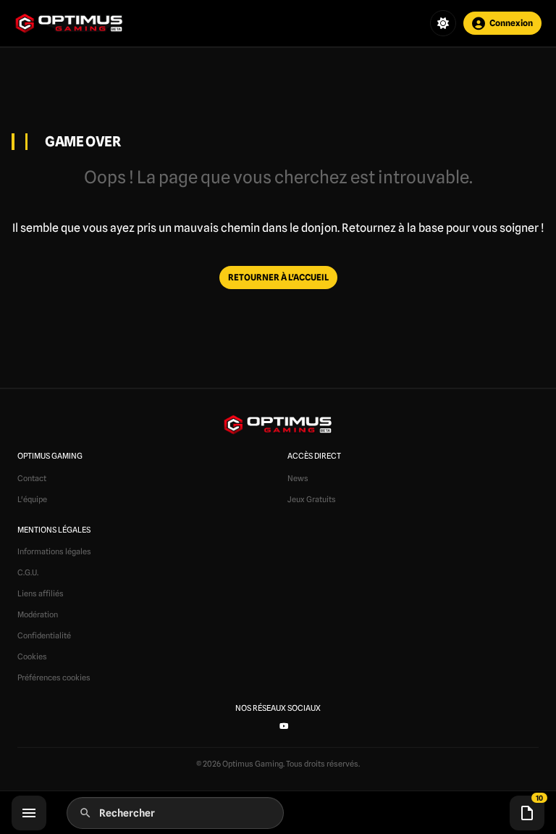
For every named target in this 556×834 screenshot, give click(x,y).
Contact (31, 478)
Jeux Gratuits (311, 499)
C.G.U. (27, 572)
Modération (37, 614)
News (297, 478)
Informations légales (54, 551)
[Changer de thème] (443, 23)
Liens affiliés (40, 593)
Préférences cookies (53, 677)
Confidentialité (44, 635)
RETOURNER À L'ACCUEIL (278, 277)
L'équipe (32, 499)
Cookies (32, 656)
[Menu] (29, 813)
